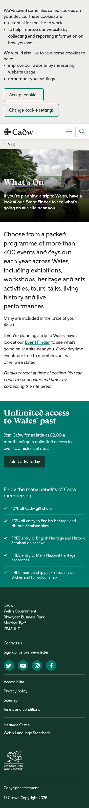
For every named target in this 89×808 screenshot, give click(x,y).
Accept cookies (23, 94)
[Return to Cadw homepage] (18, 131)
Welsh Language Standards (27, 733)
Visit (11, 144)
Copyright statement (21, 787)
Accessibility (14, 682)
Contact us (13, 643)
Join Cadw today (24, 461)
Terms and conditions (22, 709)
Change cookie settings (31, 110)
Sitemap (11, 700)
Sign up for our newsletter (26, 652)
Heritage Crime (17, 725)
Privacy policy (15, 691)
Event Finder (38, 201)
